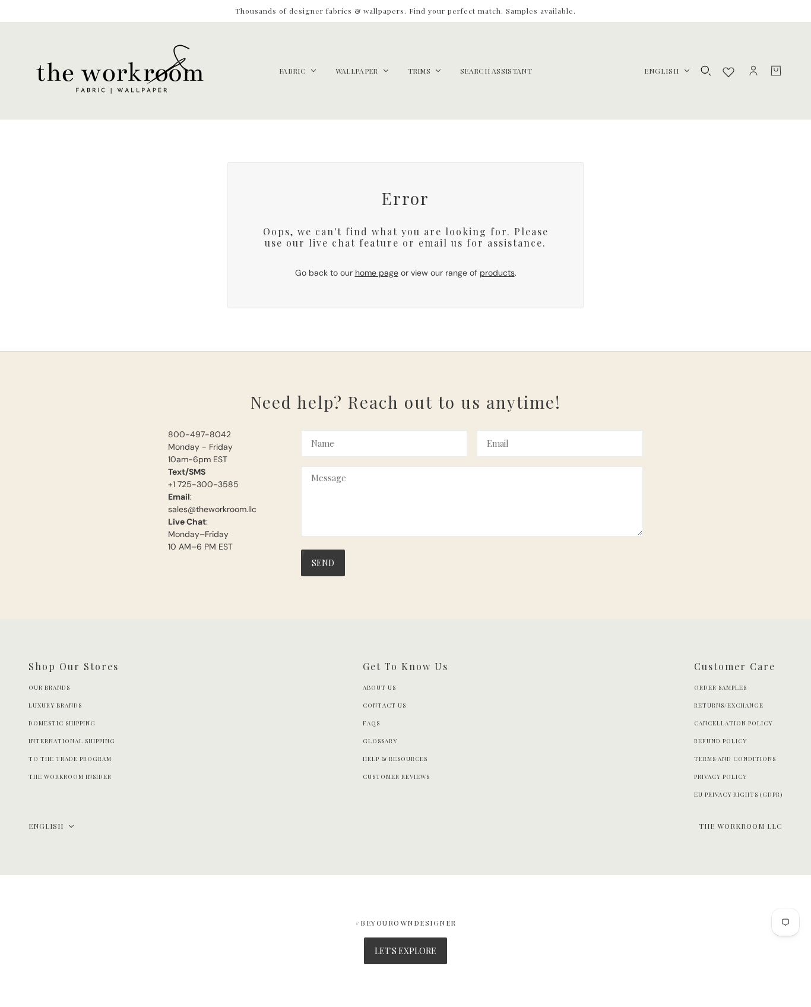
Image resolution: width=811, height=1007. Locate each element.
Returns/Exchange (729, 705)
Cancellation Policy (733, 723)
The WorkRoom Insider (70, 776)
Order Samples (720, 687)
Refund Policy (720, 741)
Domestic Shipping (62, 723)
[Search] (705, 70)
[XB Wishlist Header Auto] (728, 71)
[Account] (753, 70)
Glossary (380, 741)
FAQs (371, 723)
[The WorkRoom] (119, 70)
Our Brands (49, 687)
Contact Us (384, 705)
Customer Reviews (396, 776)
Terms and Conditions (735, 759)
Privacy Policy (720, 776)
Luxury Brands (55, 705)
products (497, 272)
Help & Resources (395, 759)
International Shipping (71, 741)
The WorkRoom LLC (741, 826)
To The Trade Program (70, 759)
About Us (379, 687)
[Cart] (776, 70)
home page (376, 272)
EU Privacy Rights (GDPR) (738, 794)
